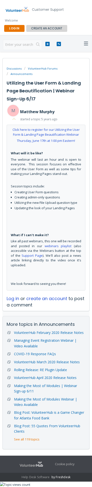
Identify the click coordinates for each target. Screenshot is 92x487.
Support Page (32, 255)
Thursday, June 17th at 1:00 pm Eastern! (46, 140)
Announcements (21, 74)
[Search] (38, 45)
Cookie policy (65, 464)
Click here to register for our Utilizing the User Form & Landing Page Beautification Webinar (46, 132)
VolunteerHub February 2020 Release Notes (49, 332)
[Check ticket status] (59, 44)
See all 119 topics (26, 439)
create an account (46, 28)
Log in (13, 298)
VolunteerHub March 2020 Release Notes (47, 362)
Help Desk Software (36, 477)
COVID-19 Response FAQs (35, 354)
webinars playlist (58, 246)
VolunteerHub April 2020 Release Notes (45, 377)
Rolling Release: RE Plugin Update (40, 369)
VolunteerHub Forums (42, 68)
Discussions (14, 68)
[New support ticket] (47, 44)
